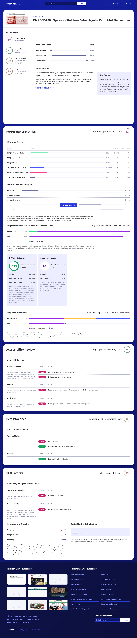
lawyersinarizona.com (109, 584)
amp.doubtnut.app (108, 579)
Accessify (13, 3)
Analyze (81, 4)
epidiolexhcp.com (107, 594)
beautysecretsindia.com (109, 604)
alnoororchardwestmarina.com (82, 599)
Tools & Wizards (118, 4)
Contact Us (27, 616)
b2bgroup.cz (38, 16)
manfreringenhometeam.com (111, 599)
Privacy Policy (12, 622)
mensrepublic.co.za (78, 584)
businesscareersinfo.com (79, 589)
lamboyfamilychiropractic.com (82, 609)
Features (17, 616)
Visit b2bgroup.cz (44, 88)
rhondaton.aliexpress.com (110, 609)
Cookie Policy (24, 622)
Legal (35, 616)
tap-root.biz (75, 604)
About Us (128, 4)
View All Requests (68, 205)
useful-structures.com (79, 594)
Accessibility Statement (15, 619)
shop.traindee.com (77, 575)
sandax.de (104, 575)
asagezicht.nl (106, 589)
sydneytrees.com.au (78, 579)
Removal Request (33, 619)
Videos (9, 616)
